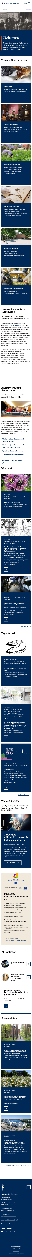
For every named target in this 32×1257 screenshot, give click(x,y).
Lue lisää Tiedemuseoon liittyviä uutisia (17, 1165)
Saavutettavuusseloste (16, 1248)
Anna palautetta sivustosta (8, 1220)
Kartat (10, 1208)
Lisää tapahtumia (23, 795)
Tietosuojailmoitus (16, 1246)
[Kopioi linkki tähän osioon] (29, 60)
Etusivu (5, 9)
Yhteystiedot (4, 1208)
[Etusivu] (10, 3)
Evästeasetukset (5, 1223)
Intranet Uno (16, 1251)
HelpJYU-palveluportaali (8, 1210)
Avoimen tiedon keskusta (12, 325)
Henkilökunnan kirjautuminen (16, 1253)
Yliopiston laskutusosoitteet (8, 1216)
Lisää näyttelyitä (24, 626)
